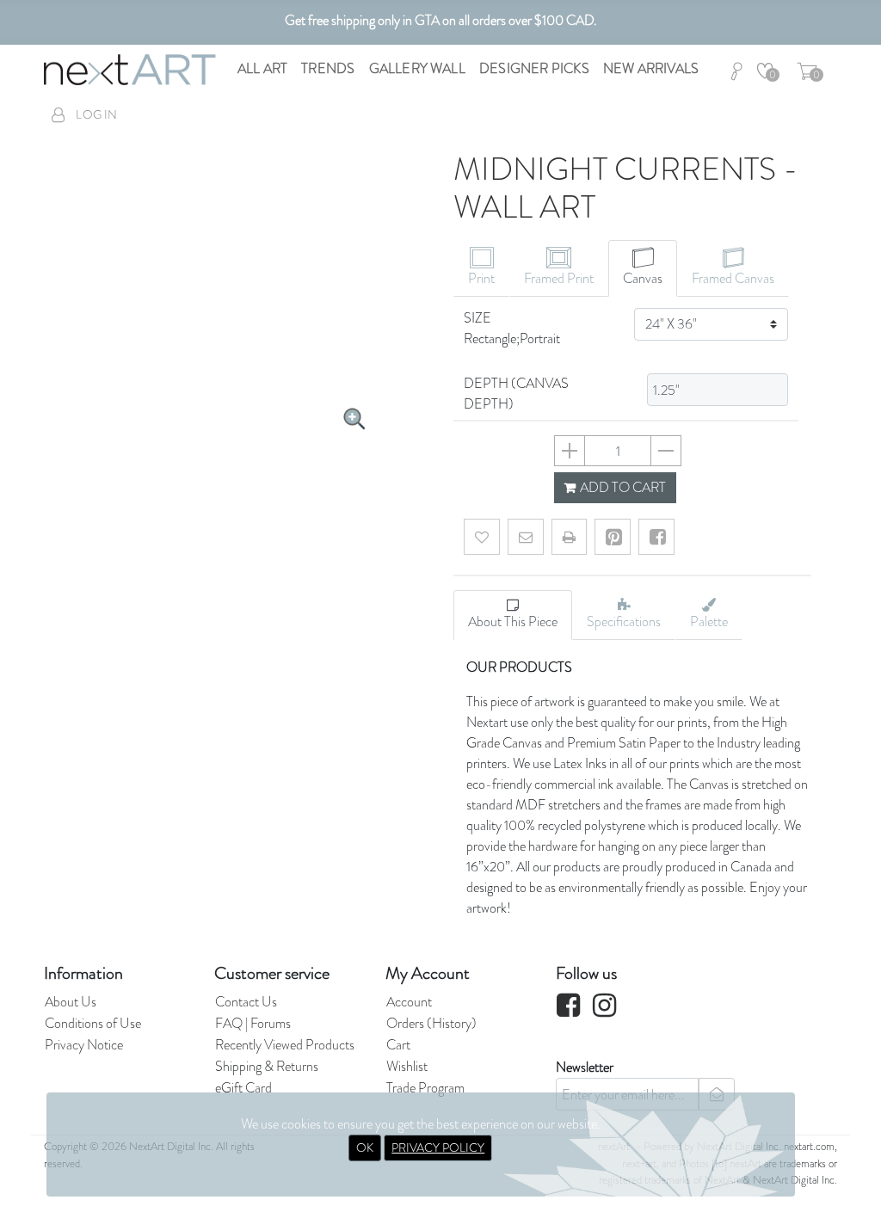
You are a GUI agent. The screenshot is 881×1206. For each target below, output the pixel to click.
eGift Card (243, 1088)
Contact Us (246, 1002)
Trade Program (425, 1088)
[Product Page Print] (569, 537)
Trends (327, 68)
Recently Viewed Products (284, 1045)
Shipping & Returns (266, 1066)
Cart (398, 1045)
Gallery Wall (417, 68)
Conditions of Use (93, 1023)
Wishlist (407, 1066)
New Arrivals (651, 68)
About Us (70, 1002)
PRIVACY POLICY (437, 1147)
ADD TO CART (621, 487)
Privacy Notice (84, 1045)
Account (409, 1002)
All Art (262, 68)
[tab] (481, 268)
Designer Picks (534, 68)
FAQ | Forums (253, 1023)
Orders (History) (431, 1023)
